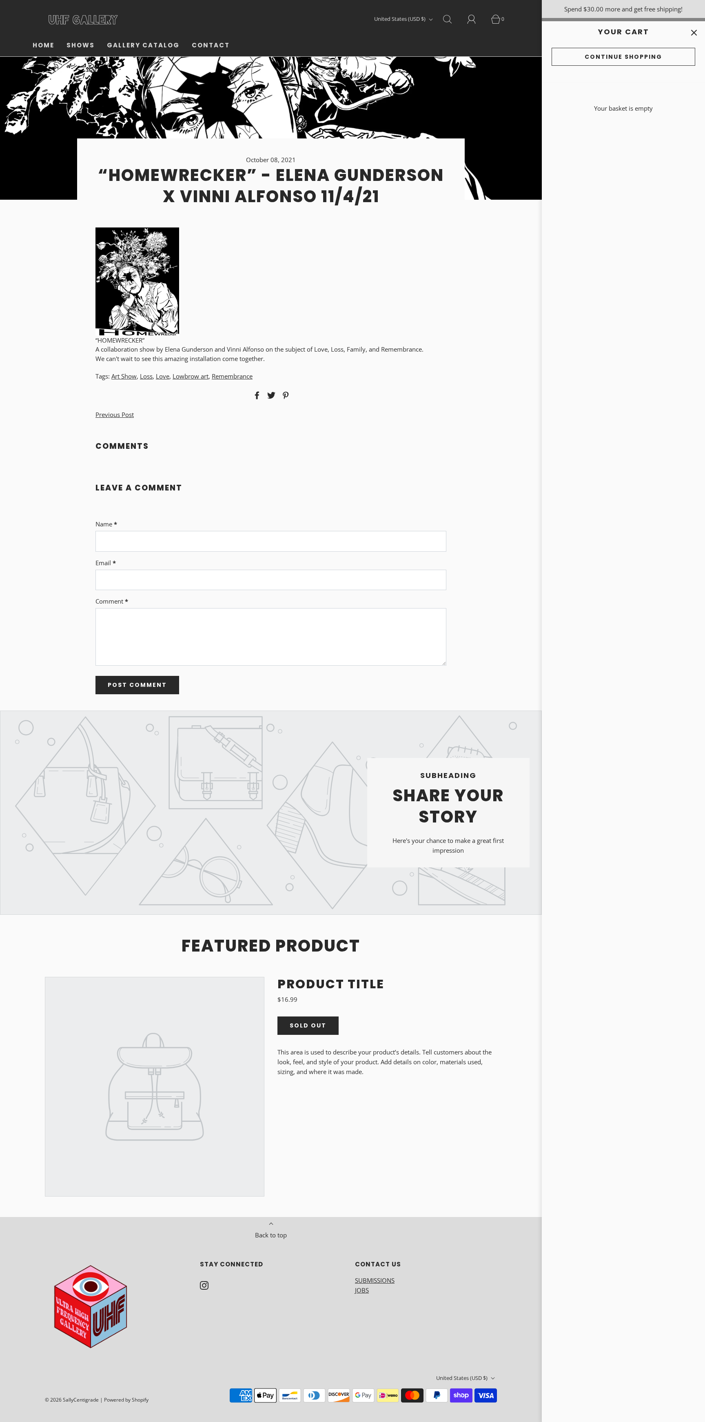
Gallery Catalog (143, 45)
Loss (146, 376)
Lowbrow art (190, 376)
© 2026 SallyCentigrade (72, 1399)
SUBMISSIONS (375, 1280)
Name (106, 524)
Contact (211, 45)
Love (162, 376)
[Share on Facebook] (256, 395)
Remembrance (232, 376)
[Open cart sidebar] (694, 32)
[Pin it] (284, 395)
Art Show (124, 376)
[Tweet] (270, 395)
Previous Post (114, 414)
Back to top (271, 1235)
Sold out (308, 1025)
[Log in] (476, 19)
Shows (81, 45)
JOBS (362, 1290)
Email (105, 563)
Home (43, 45)
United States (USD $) (400, 18)
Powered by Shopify (126, 1399)
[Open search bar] (452, 19)
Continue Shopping (623, 57)
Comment (111, 601)
